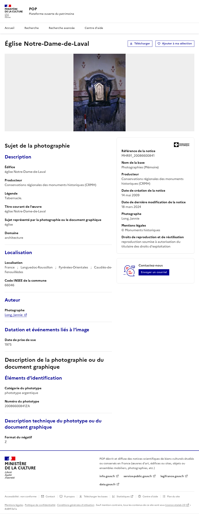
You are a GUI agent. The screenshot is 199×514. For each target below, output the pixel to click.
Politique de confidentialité (40, 505)
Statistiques (123, 496)
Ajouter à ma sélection (177, 44)
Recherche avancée (62, 28)
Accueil (9, 28)
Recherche (31, 28)
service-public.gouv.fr (138, 476)
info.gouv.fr (107, 476)
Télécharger (142, 44)
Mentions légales (14, 505)
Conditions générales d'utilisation (75, 505)
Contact (50, 496)
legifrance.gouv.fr (172, 476)
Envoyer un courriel (154, 272)
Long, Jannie (14, 314)
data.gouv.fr (108, 484)
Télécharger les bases (95, 496)
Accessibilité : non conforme (21, 496)
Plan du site (173, 496)
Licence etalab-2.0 (175, 505)
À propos (69, 496)
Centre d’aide (150, 496)
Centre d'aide (94, 28)
